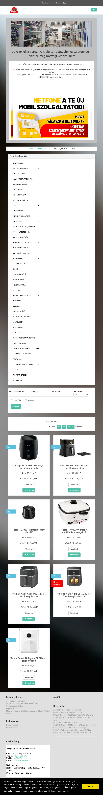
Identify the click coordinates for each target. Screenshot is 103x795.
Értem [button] (90, 787)
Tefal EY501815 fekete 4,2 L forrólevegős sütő (74, 466)
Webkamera (17, 380)
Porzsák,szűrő (19, 311)
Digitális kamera (19, 195)
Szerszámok (18, 327)
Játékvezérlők (19, 264)
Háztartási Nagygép (21, 253)
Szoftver (16, 333)
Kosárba (30, 490)
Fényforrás (17, 221)
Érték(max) (56, 391)
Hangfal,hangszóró (21, 243)
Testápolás (17, 359)
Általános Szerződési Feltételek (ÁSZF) (22, 703)
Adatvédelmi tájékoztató (16, 701)
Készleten (31, 401)
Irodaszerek (18, 258)
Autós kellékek (19, 174)
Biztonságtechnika (21, 184)
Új (20, 401)
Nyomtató (17, 301)
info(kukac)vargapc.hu (22, 760)
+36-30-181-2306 (19, 758)
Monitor (16, 290)
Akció (14, 401)
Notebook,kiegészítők (22, 295)
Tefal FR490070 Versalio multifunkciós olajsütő (74, 531)
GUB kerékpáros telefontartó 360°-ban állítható (72, 733)
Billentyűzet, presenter (23, 179)
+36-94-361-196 (20, 756)
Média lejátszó (19, 280)
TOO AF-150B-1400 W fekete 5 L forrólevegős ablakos (74, 595)
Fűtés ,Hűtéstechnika (21, 232)
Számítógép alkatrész (22, 317)
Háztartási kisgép (43, 149)
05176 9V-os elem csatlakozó (65, 722)
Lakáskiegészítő (19, 274)
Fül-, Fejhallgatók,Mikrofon (24, 227)
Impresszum (11, 708)
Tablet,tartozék (20, 343)
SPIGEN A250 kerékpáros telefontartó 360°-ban (72, 730)
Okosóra (16, 306)
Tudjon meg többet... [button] (60, 791)
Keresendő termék (16, 391)
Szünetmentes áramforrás (24, 338)
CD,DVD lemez (18, 190)
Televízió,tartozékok (22, 354)
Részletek (29, 485)
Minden (70, 427)
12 (59, 427)
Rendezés (78, 391)
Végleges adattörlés (14, 706)
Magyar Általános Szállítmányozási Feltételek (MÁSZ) (28, 711)
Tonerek (16, 370)
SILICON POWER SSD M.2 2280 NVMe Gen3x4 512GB (74, 725)
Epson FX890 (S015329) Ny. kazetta (67, 712)
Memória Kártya (19, 285)
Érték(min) (35, 391)
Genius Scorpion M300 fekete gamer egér (70, 728)
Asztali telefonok (20, 168)
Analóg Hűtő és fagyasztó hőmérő (67, 710)
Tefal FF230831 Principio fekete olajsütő (28, 531)
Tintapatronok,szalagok (23, 364)
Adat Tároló (18, 163)
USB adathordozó (20, 375)
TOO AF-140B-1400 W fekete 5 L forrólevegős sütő (29, 595)
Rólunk (9, 714)
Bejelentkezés (48, 3)
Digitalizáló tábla (20, 200)
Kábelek (16, 269)
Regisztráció (61, 3)
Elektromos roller (21, 211)
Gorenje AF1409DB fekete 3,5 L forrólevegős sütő (29, 466)
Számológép (18, 322)
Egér (14, 205)
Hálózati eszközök (20, 237)
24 (64, 427)
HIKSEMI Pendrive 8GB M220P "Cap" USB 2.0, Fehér (73, 715)
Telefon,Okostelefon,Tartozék (26, 348)
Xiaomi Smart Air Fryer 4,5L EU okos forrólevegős (28, 659)
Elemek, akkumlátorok (22, 216)
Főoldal (30, 149)
